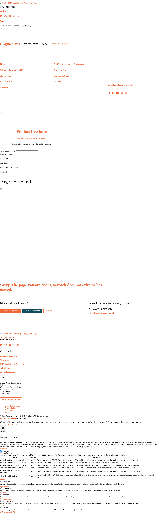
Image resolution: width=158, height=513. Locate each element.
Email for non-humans (8, 152)
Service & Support (63, 75)
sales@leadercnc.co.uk (122, 85)
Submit (3, 172)
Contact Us (5, 87)
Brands (57, 81)
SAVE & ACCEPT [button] (7, 512)
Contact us (9, 410)
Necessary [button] (4, 449)
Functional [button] (4, 479)
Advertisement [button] (5, 499)
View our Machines (10, 311)
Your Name (4, 158)
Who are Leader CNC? (11, 70)
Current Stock (61, 70)
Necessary (6, 451)
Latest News (6, 81)
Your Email (4, 163)
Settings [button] (3, 424)
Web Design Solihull (8, 418)
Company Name (6, 154)
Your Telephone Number (9, 167)
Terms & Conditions (13, 406)
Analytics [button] (3, 492)
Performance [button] (5, 486)
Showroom (5, 75)
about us (49, 311)
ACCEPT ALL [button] (13, 424)
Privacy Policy (10, 408)
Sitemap (8, 412)
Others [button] (2, 505)
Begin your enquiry (60, 44)
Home (3, 64)
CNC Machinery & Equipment (69, 64)
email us (3, 11)
